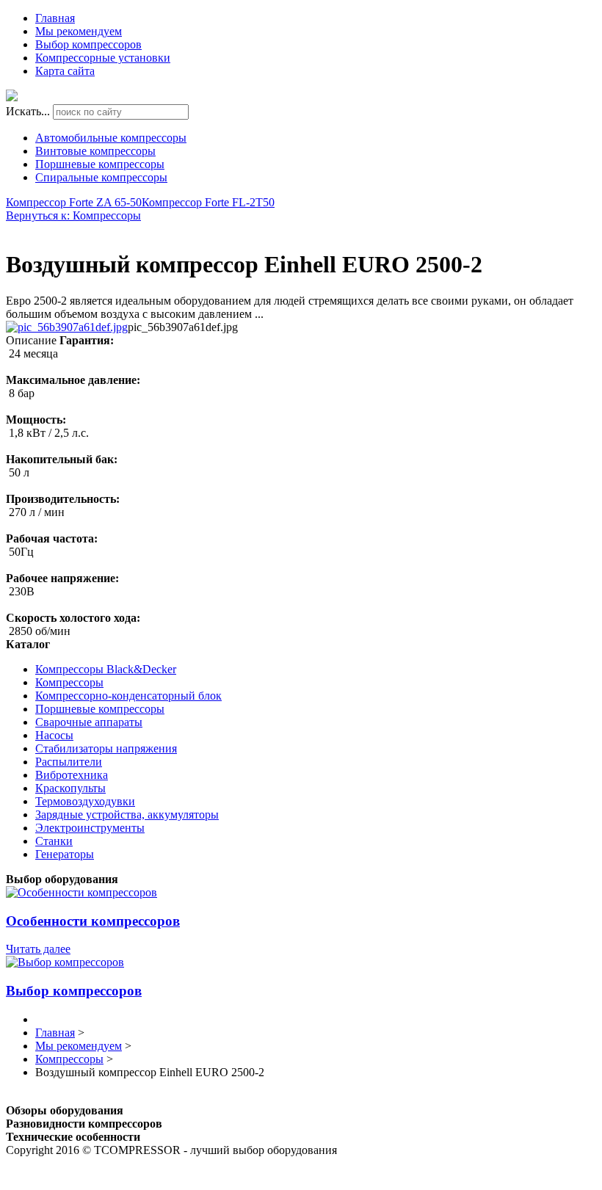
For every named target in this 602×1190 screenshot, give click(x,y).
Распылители (68, 761)
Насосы (54, 735)
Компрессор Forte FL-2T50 (208, 202)
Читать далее (38, 949)
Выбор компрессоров (88, 44)
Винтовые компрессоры (95, 151)
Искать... (28, 111)
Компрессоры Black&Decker (105, 669)
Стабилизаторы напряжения (106, 748)
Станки (54, 841)
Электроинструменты (90, 827)
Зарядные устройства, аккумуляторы (127, 814)
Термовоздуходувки (85, 801)
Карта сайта (65, 71)
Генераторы (64, 854)
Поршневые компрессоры (99, 164)
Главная (55, 18)
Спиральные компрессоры (101, 177)
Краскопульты (70, 788)
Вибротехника (71, 775)
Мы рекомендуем (78, 31)
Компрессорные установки (102, 57)
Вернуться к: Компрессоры (73, 215)
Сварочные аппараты (88, 722)
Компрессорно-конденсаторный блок (128, 695)
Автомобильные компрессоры (110, 137)
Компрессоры (69, 682)
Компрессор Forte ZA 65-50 (74, 202)
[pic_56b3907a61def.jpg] (67, 327)
